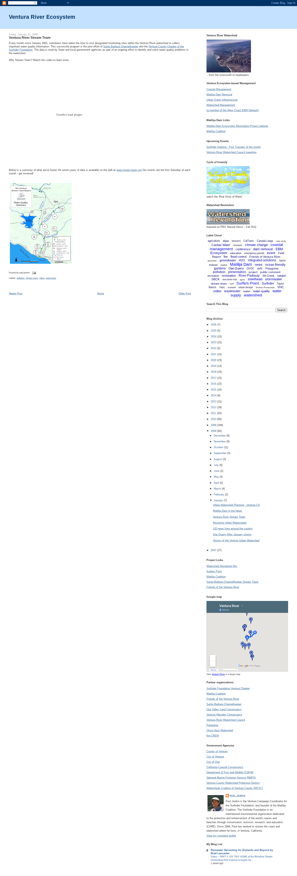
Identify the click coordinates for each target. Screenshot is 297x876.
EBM (279, 249)
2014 (214, 395)
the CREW (212, 735)
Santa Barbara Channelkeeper (120, 46)
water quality (261, 291)
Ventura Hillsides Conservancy (224, 714)
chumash (237, 245)
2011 (214, 413)
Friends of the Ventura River (222, 587)
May (217, 476)
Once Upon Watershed (219, 730)
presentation (237, 272)
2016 (214, 383)
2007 (214, 550)
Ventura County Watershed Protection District (233, 782)
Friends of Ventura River (264, 256)
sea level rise (229, 279)
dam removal (263, 249)
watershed (51, 278)
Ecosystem (218, 253)
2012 (214, 407)
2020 (214, 360)
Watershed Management (220, 105)
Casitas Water (221, 245)
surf (232, 284)
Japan (282, 260)
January (219, 500)
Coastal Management (218, 89)
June (217, 470)
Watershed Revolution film (221, 566)
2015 (214, 389)
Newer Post (15, 293)
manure (213, 264)
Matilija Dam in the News (227, 510)
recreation (213, 275)
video (41, 278)
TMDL (222, 287)
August (218, 459)
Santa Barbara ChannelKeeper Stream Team (232, 581)
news (258, 264)
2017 (214, 377)
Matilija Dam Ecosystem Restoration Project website (237, 126)
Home (100, 293)
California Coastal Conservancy (224, 767)
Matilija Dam (241, 264)
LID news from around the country (233, 528)
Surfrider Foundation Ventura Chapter (228, 688)
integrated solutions (262, 260)
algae (226, 240)
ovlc (260, 268)
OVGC (250, 268)
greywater (212, 261)
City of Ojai (213, 761)
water (246, 291)
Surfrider (268, 283)
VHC (280, 287)
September (220, 453)
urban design (245, 287)
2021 (214, 354)
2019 (214, 365)
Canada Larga (265, 240)
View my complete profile (221, 835)
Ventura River (218, 674)
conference (243, 249)
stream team (32, 278)
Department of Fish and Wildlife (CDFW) (229, 772)
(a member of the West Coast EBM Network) (232, 110)
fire (226, 256)
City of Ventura (215, 756)
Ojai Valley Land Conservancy (224, 709)
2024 (214, 336)
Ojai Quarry (236, 268)
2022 (214, 348)
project (253, 272)
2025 (214, 330)
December (220, 435)
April (217, 482)
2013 (214, 401)
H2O (242, 260)
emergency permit (254, 253)
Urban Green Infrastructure (222, 99)
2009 (214, 425)
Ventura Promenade (265, 287)
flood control (238, 256)
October (219, 447)
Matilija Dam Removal (219, 94)
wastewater (232, 291)
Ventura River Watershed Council (225, 719)
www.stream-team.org (129, 170)
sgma (242, 279)
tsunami (232, 287)
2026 (214, 324)
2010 (214, 419)
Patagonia (271, 268)
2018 (214, 371)
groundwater (228, 260)
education (235, 253)
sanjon (281, 275)
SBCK (215, 279)
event (271, 253)
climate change (256, 245)
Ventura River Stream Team (30, 37)
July (216, 465)
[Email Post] (33, 272)
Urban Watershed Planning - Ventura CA (236, 505)
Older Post (185, 293)
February (219, 494)
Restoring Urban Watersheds (229, 522)
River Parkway (249, 275)
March (218, 488)
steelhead (255, 279)
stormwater (273, 279)
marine (223, 265)
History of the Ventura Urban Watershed (236, 540)
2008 (214, 430)
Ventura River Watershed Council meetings (231, 152)
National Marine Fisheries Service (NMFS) (231, 777)
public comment (270, 272)
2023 (214, 342)
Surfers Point (247, 283)
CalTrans (248, 240)
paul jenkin (237, 795)
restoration (229, 275)
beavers (236, 241)
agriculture (214, 240)
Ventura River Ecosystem (42, 17)
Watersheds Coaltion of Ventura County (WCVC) (234, 788)
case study (281, 241)
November (220, 441)
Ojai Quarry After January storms (232, 534)
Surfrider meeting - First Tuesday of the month (233, 147)
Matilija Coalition (216, 131)
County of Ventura (216, 751)
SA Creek (268, 275)
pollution (20, 278)
